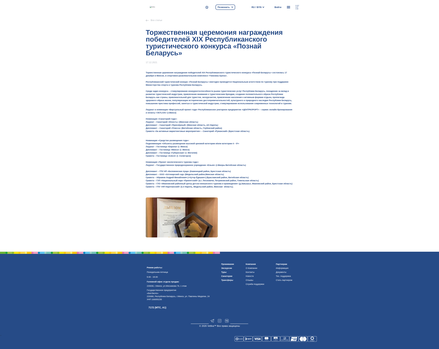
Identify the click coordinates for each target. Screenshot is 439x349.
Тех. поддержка (283, 276)
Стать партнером (284, 280)
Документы (281, 272)
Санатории (226, 276)
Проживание (227, 264)
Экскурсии (226, 268)
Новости (250, 276)
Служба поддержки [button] (255, 284)
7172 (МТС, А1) (157, 307)
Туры (223, 272)
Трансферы (227, 280)
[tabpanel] (182, 217)
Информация (282, 268)
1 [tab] (219, 239)
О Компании (251, 268)
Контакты (250, 272)
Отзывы (249, 280)
